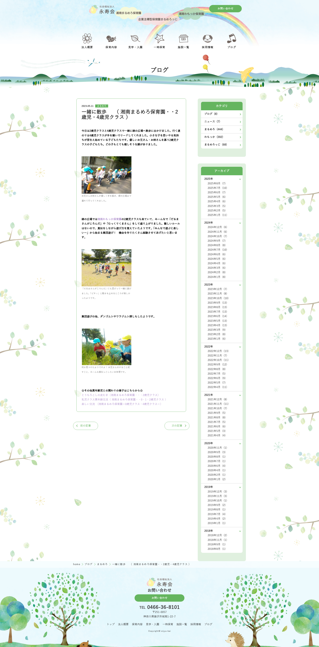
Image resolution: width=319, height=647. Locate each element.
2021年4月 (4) (217, 435)
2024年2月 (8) (217, 272)
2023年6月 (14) (217, 316)
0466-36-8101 (163, 607)
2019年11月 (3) (217, 496)
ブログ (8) (210, 113)
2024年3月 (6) (217, 267)
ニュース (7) (212, 121)
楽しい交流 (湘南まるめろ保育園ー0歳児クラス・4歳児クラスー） (122, 404)
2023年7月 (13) (217, 311)
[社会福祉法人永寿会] (102, 9)
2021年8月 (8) (217, 417)
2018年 (208, 530)
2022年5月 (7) (217, 382)
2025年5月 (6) (217, 197)
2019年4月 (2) (217, 518)
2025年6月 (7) (217, 192)
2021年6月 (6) (217, 426)
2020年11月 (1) (217, 447)
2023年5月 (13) (217, 320)
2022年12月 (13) (218, 351)
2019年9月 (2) (217, 505)
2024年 (208, 222)
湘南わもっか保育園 (109, 219)
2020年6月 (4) (217, 465)
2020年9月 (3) (217, 452)
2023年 (208, 284)
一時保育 (167, 624)
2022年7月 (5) (217, 373)
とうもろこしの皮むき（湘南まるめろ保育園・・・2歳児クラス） (121, 395)
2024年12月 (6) (217, 227)
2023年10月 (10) (218, 298)
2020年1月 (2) (217, 479)
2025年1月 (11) (217, 215)
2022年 (208, 346)
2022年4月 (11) (217, 387)
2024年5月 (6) (217, 258)
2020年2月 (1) (217, 474)
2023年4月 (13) (217, 325)
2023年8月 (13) (217, 307)
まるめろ (101, 106)
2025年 (208, 178)
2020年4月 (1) (217, 470)
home (77, 564)
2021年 (208, 395)
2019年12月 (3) (217, 491)
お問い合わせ (225, 8)
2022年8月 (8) (217, 369)
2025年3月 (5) (217, 206)
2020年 (208, 443)
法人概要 (123, 624)
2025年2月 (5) (217, 210)
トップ (111, 624)
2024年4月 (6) (217, 263)
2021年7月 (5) (217, 422)
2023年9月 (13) (217, 302)
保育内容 (137, 624)
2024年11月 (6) (217, 231)
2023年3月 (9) (217, 329)
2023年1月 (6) (217, 338)
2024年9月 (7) (217, 240)
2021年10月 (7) (217, 408)
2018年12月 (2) (217, 535)
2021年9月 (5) (217, 412)
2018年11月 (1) (217, 540)
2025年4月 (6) (217, 201)
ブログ (89, 564)
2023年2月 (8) (217, 334)
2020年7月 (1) (217, 461)
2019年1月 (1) (217, 523)
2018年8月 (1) (217, 548)
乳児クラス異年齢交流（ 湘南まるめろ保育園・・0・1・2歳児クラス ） (124, 399)
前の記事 (85, 425)
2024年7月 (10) (217, 249)
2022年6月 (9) (217, 378)
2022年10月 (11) (218, 360)
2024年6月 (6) (217, 254)
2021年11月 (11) (218, 403)
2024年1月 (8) (217, 277)
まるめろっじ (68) (215, 144)
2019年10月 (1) (217, 500)
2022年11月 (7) (217, 355)
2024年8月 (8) (217, 245)
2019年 (208, 487)
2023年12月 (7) (217, 289)
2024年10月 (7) (217, 236)
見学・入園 (152, 624)
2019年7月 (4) (217, 514)
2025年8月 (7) (217, 183)
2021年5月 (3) (217, 431)
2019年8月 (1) (217, 509)
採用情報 (195, 624)
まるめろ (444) (213, 129)
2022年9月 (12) (217, 364)
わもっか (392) (213, 137)
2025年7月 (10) (217, 188)
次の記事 (177, 425)
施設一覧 (181, 624)
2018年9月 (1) (217, 544)
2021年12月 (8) (217, 399)
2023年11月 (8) (217, 293)
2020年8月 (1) (217, 456)
